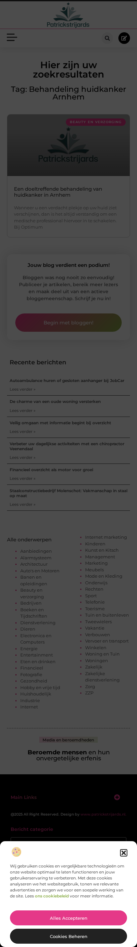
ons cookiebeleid (52, 895)
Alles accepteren (68, 918)
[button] (123, 853)
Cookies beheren (68, 936)
